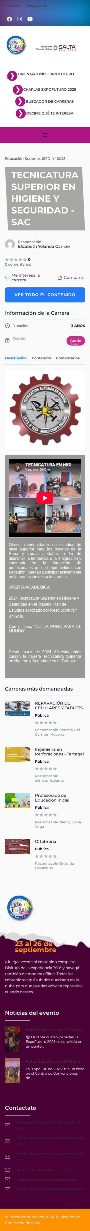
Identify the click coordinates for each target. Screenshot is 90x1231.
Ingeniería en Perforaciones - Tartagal (59, 751)
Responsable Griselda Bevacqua (54, 865)
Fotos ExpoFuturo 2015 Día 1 (54, 1061)
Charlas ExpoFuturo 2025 (49, 89)
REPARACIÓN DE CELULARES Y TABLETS (59, 705)
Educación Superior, (23, 158)
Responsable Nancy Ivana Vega (58, 824)
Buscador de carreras (50, 101)
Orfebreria (45, 841)
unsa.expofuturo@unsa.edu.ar (44, 1169)
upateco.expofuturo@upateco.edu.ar (50, 1189)
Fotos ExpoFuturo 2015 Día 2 (54, 1030)
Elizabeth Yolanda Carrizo (44, 246)
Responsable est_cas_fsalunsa (49, 778)
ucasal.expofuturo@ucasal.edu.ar (47, 1179)
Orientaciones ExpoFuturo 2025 (40, 76)
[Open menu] (45, 135)
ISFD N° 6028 (54, 158)
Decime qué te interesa (49, 113)
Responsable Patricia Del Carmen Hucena (57, 732)
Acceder (12, 5)
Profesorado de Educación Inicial (52, 798)
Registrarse (36, 5)
